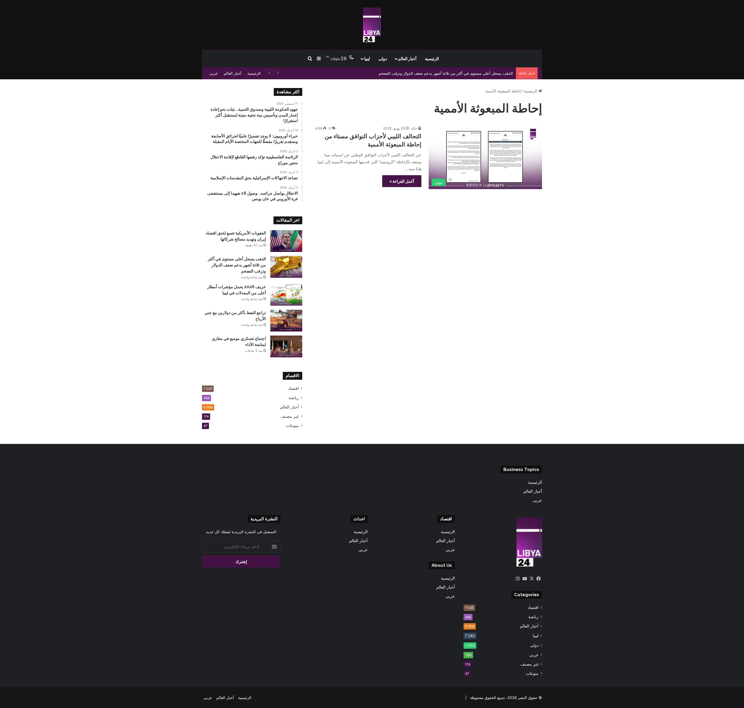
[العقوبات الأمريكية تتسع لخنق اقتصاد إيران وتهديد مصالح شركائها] (286, 241)
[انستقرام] (517, 578)
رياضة (294, 397)
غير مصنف (290, 416)
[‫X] (531, 578)
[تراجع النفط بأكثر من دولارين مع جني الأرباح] (286, 320)
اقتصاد (293, 388)
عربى (213, 73)
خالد (414, 128)
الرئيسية (432, 58)
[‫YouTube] (524, 578)
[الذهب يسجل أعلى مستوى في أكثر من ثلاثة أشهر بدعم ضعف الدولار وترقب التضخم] (286, 267)
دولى (382, 58)
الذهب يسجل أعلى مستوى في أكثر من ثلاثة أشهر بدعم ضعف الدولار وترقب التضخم (446, 73)
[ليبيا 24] (372, 24)
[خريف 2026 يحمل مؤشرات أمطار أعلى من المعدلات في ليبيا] (286, 295)
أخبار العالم (407, 58)
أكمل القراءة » (401, 181)
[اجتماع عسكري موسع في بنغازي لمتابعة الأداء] (286, 346)
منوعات (292, 425)
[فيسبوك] (538, 578)
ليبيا (367, 58)
